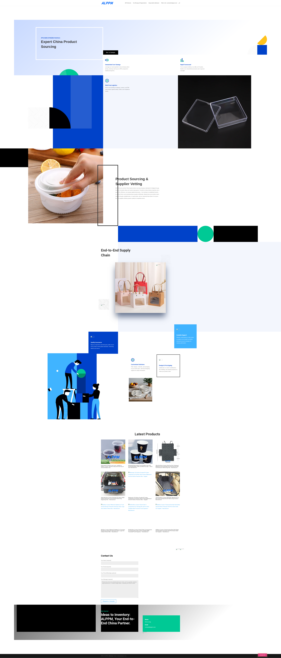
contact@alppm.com (150, 627)
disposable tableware (154, 3)
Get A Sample (110, 52)
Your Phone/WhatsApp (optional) (108, 573)
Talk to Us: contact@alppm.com (169, 3)
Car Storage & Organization (140, 3)
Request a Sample (109, 601)
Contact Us (262, 655)
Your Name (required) (106, 560)
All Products (128, 3)
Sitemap (111, 655)
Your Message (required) (107, 579)
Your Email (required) (106, 566)
